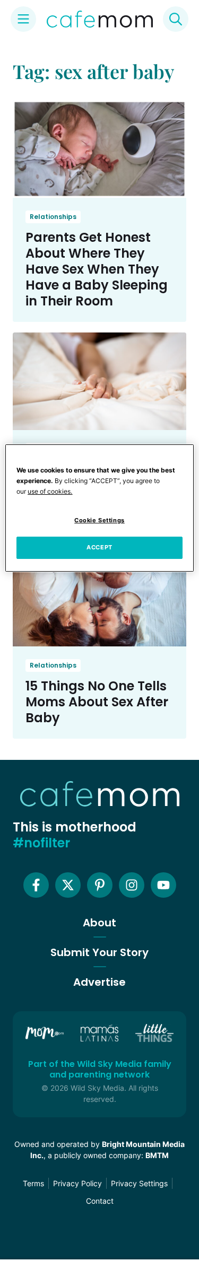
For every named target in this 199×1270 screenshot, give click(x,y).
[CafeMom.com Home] (100, 19)
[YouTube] (163, 885)
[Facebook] (36, 885)
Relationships (53, 216)
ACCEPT (99, 547)
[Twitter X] (68, 885)
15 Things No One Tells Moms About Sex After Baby (96, 701)
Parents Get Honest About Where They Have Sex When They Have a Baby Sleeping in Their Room (96, 269)
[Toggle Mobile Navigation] (23, 19)
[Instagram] (131, 885)
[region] (99, 508)
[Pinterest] (100, 885)
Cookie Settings (99, 520)
